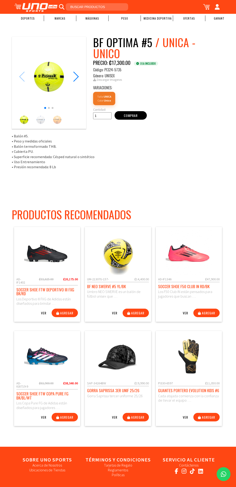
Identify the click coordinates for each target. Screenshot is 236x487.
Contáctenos (188, 465)
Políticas (118, 475)
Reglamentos (118, 470)
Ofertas (189, 18)
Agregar (66, 312)
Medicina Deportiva (158, 18)
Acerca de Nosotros (47, 465)
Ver (43, 312)
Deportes (28, 18)
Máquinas (92, 18)
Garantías (221, 18)
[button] (45, 108)
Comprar (131, 115)
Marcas (60, 18)
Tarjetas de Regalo (118, 465)
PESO (124, 18)
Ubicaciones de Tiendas (47, 470)
